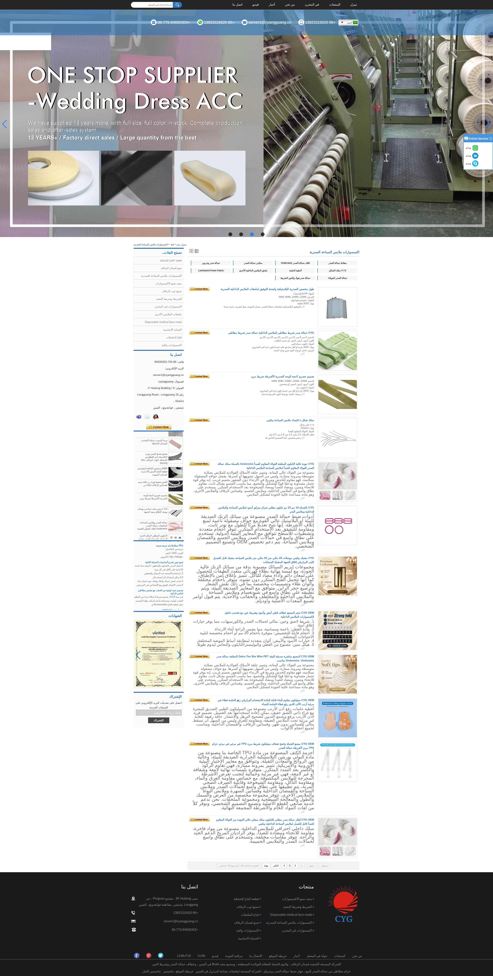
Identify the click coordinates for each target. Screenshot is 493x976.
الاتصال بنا (255, 956)
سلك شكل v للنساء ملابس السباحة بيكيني (290, 420)
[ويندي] (139, 417)
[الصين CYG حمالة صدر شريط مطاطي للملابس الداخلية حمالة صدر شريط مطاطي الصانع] (337, 350)
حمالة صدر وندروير (211, 263)
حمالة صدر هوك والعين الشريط (295, 278)
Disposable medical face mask (163, 321)
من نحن (290, 4)
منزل (353, 4)
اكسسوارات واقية (172, 345)
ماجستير (168, 971)
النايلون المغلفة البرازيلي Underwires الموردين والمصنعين (155, 532)
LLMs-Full (184, 955)
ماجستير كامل (152, 971)
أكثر (302, 306)
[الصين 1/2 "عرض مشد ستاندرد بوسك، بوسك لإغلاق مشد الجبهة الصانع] (175, 490)
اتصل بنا (237, 4)
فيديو (255, 4)
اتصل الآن (158, 427)
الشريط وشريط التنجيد (169, 298)
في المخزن (312, 4)
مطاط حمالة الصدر (338, 263)
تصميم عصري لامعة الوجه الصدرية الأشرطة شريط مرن (282, 376)
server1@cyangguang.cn (269, 22)
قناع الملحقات (174, 337)
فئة (172, 244)
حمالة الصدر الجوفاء (337, 278)
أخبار (272, 4)
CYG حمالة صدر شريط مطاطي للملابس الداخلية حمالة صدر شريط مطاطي (271, 332)
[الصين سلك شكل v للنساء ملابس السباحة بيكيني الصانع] (337, 438)
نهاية (266, 865)
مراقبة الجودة (234, 956)
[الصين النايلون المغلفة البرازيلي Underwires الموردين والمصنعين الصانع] (175, 533)
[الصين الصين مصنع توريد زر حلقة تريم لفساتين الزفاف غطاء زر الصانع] (175, 463)
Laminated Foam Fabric (211, 270)
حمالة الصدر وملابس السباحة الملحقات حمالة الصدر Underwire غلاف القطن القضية (152, 502)
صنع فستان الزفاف (171, 268)
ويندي (469, 163)
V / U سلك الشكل (337, 270)
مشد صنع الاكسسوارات (169, 283)
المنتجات (334, 4)
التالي (276, 865)
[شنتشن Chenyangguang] (161, 956)
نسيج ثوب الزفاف (172, 291)
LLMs (201, 955)
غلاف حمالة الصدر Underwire (295, 263)
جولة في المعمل (317, 956)
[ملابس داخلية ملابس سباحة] (246, 124)
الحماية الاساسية (172, 329)
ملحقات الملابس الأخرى (168, 314)
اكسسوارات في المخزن (168, 306)
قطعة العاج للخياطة (171, 260)
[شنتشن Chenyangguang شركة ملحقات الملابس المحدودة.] (343, 904)
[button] (263, 234)
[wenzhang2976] (149, 956)
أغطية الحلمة (295, 270)
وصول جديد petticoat (172, 587)
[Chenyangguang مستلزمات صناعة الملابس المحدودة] (137, 956)
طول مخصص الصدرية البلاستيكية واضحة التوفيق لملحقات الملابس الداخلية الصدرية (267, 289)
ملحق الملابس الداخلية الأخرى (253, 270)
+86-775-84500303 (174, 22)
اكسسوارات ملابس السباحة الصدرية (161, 275)
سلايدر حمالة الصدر (253, 263)
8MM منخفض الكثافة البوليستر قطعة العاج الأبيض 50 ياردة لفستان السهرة (152, 448)
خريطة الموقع (278, 956)
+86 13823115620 (320, 22)
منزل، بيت (181, 244)
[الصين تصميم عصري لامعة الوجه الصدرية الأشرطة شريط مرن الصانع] (175, 476)
